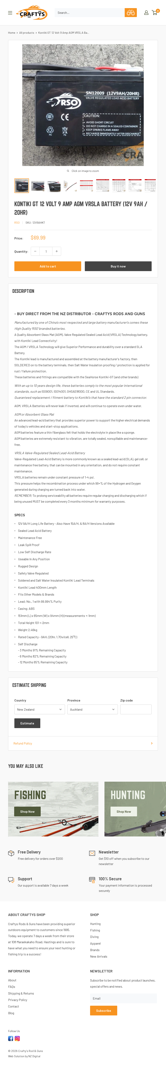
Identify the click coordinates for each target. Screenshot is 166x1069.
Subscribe (103, 1010)
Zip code (126, 700)
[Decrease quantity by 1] (35, 251)
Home (11, 32)
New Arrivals (98, 956)
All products (26, 32)
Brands (95, 950)
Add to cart (48, 266)
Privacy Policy (17, 1000)
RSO (17, 222)
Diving (94, 937)
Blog (11, 1013)
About (12, 980)
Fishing (95, 930)
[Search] (131, 12)
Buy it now (118, 266)
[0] (154, 12)
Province (73, 700)
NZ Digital (34, 1056)
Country (20, 700)
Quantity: (21, 251)
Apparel (95, 943)
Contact (13, 1006)
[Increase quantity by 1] (56, 251)
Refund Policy (22, 743)
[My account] (146, 12)
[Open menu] (10, 12)
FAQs (11, 986)
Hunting (95, 924)
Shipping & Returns (21, 993)
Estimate (27, 723)
